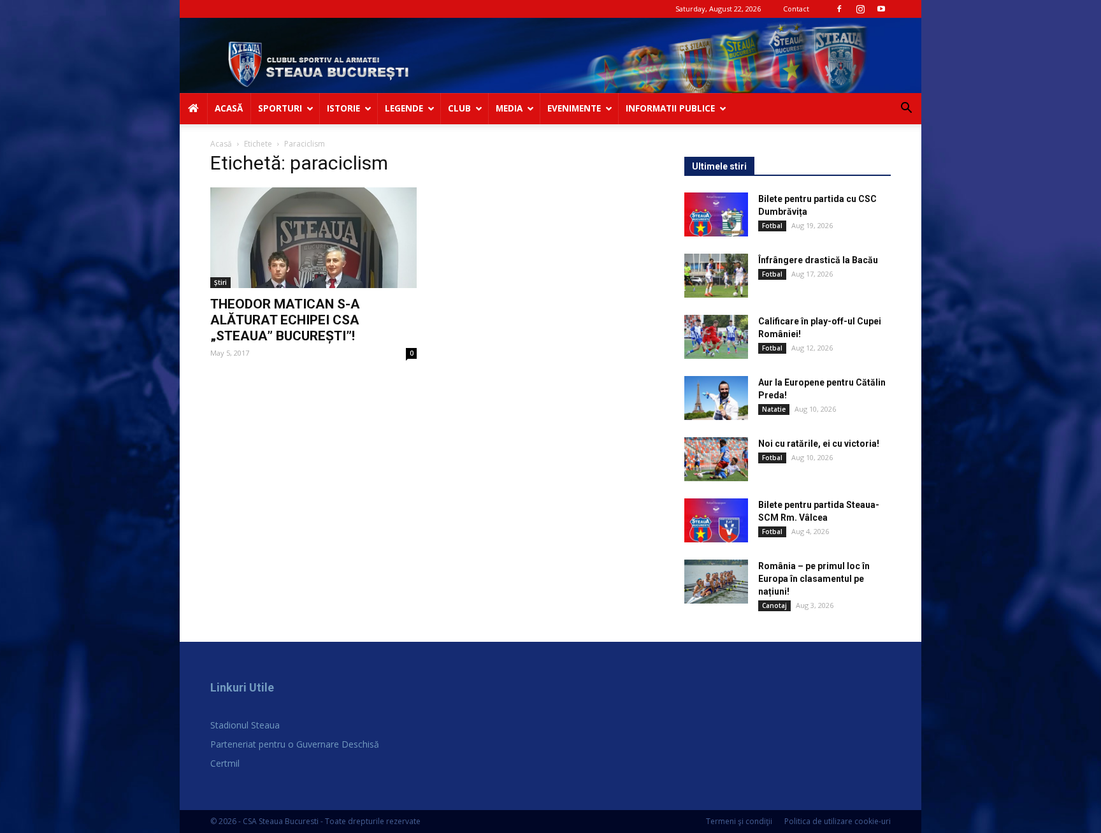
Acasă (221, 143)
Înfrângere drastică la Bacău (818, 260)
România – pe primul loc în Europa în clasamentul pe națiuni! (814, 579)
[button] (906, 109)
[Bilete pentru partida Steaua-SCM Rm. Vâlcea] (716, 520)
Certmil (225, 763)
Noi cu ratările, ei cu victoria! (818, 443)
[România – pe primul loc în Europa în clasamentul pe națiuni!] (716, 582)
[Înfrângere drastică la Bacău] (716, 276)
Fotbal (772, 225)
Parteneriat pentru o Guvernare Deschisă (294, 744)
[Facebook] (839, 9)
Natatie (774, 409)
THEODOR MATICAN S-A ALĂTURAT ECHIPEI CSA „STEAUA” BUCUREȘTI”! (285, 320)
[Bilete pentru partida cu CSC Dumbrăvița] (716, 214)
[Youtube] (881, 9)
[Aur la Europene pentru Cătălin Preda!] (716, 398)
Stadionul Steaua (245, 725)
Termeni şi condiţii (739, 821)
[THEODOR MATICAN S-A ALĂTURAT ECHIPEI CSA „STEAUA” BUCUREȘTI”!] (313, 238)
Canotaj (774, 605)
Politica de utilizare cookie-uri (837, 821)
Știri (220, 282)
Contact (796, 8)
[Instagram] (860, 9)
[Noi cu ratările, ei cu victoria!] (716, 459)
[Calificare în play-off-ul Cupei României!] (716, 337)
